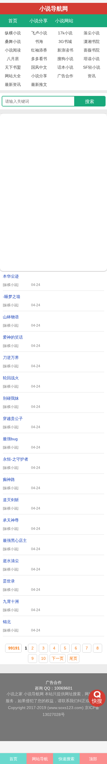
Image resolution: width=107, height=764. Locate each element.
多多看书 (39, 58)
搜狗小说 (65, 58)
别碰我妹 (21, 400)
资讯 (92, 76)
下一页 (58, 658)
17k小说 (65, 33)
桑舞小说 (13, 41)
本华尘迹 (21, 278)
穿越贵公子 (21, 420)
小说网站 (64, 20)
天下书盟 (13, 67)
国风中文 (39, 67)
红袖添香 (39, 50)
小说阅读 (13, 50)
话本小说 (65, 67)
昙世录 (21, 583)
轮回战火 (21, 380)
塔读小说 (92, 58)
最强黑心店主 (21, 542)
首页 (12, 20)
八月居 (13, 58)
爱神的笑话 (21, 339)
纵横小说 (13, 33)
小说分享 (38, 20)
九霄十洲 (21, 603)
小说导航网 (34, 694)
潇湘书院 (92, 41)
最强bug (21, 441)
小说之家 (15, 694)
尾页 (73, 658)
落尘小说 (92, 33)
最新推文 (39, 84)
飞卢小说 (39, 33)
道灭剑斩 (21, 502)
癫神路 (21, 481)
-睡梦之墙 (21, 298)
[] (10, 285)
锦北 (21, 623)
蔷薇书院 (92, 50)
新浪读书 (65, 50)
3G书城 (65, 41)
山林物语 (21, 319)
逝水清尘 (21, 562)
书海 (39, 41)
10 (43, 658)
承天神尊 (21, 522)
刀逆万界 (21, 359)
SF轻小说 (91, 67)
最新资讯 (13, 84)
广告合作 (65, 76)
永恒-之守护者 (21, 461)
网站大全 (13, 76)
